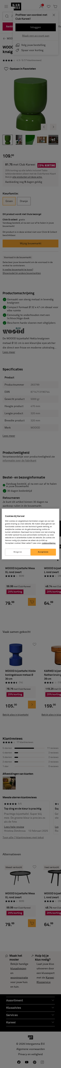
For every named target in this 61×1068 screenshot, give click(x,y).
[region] (30, 534)
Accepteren (43, 552)
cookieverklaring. (49, 543)
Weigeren (18, 552)
